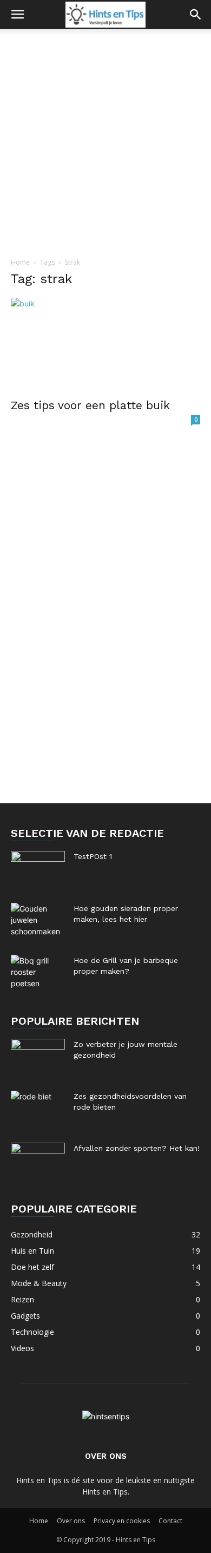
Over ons (71, 1520)
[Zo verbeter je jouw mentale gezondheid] (38, 1058)
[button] (17, 14)
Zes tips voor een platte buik (90, 405)
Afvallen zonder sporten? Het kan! (137, 1148)
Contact (170, 1520)
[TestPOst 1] (38, 870)
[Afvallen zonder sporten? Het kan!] (38, 1162)
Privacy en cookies (122, 1520)
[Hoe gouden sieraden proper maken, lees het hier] (38, 922)
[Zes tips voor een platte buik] (105, 344)
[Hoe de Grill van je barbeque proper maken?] (38, 974)
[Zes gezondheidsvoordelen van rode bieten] (38, 1110)
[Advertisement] (105, 140)
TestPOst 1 (93, 856)
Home (20, 262)
